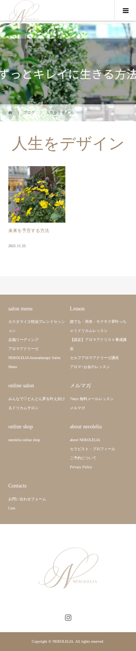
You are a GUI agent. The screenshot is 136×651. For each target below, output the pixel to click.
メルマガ (77, 408)
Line (11, 508)
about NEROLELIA (85, 440)
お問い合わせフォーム (27, 499)
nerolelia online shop (24, 440)
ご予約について (83, 458)
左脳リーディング (23, 340)
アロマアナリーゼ (23, 349)
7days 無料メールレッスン (92, 399)
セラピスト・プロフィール (92, 449)
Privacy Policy (81, 467)
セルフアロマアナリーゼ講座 (94, 358)
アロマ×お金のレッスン (90, 367)
